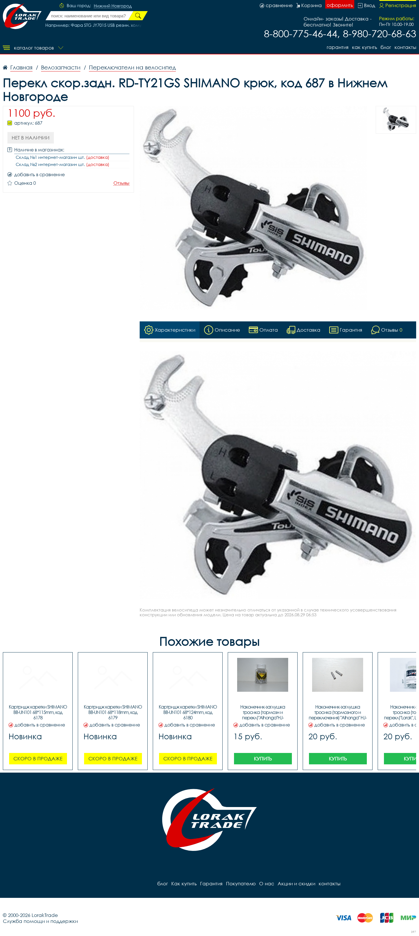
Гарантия (338, 47)
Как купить (364, 47)
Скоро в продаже (37, 758)
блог (386, 47)
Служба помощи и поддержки (40, 921)
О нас (266, 883)
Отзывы (121, 183)
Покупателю (241, 883)
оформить (340, 5)
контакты (405, 47)
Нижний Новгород (113, 6)
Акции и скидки (296, 883)
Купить (263, 758)
